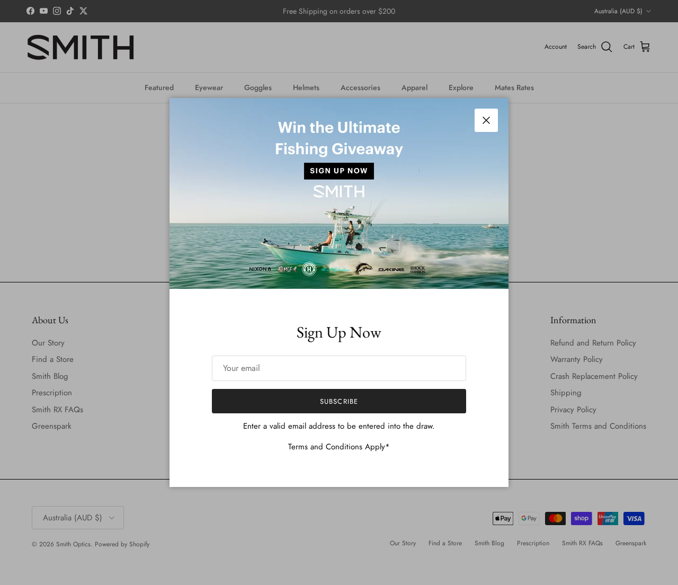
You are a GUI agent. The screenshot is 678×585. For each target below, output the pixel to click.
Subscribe (339, 401)
